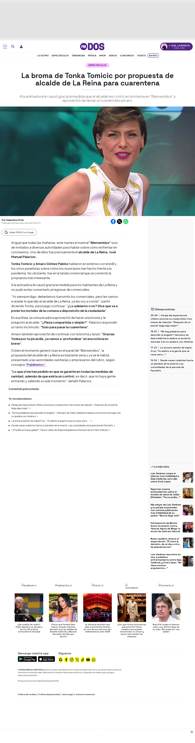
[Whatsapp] (94, 659)
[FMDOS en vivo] (164, 46)
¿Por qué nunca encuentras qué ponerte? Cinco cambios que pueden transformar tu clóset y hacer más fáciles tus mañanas (131, 630)
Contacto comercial (85, 694)
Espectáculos (60, 55)
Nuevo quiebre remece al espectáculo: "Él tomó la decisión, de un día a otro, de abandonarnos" (165, 542)
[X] (77, 659)
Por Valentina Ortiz (13, 219)
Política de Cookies (27, 694)
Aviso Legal (67, 694)
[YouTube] (88, 659)
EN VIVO (153, 55)
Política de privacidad (49, 694)
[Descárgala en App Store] (46, 658)
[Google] (61, 659)
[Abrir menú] (5, 46)
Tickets (141, 55)
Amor (102, 55)
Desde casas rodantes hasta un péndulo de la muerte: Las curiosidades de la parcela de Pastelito (62, 425)
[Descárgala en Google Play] (27, 658)
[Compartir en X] (119, 221)
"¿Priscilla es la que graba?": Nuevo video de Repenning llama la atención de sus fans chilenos (59, 429)
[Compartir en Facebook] (113, 221)
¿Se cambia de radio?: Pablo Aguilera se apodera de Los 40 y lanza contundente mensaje (29, 628)
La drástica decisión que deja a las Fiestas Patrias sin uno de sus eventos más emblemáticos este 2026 (97, 628)
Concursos (127, 55)
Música (92, 55)
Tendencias (78, 55)
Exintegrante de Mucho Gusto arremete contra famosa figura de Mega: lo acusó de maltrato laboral (165, 527)
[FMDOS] (92, 46)
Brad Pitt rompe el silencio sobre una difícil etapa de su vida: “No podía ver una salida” (166, 628)
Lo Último (43, 55)
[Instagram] (72, 659)
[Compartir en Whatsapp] (125, 221)
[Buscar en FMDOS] (13, 46)
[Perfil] (21, 46)
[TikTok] (83, 659)
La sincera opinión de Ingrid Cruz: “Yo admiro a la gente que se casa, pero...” (50, 420)
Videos (113, 55)
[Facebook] (66, 659)
